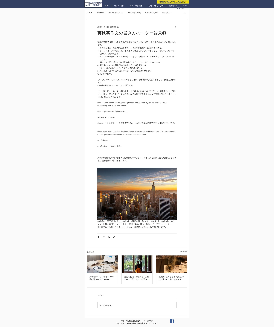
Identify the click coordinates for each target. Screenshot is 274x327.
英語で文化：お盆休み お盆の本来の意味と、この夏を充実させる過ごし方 (136, 278)
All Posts (89, 13)
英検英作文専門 (96, 3)
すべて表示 (183, 251)
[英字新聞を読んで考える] (171, 264)
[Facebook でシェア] (98, 237)
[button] (185, 13)
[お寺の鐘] (137, 264)
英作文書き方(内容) (134, 13)
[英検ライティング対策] (102, 264)
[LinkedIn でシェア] (109, 237)
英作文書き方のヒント (116, 13)
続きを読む (166, 13)
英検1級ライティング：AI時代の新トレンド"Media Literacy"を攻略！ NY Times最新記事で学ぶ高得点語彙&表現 (102, 278)
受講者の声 (100, 13)
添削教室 (96, 5)
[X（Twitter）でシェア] (104, 237)
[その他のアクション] (175, 27)
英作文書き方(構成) (151, 13)
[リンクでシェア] (114, 237)
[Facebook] (172, 321)
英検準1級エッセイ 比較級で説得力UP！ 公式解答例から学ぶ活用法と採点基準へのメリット (171, 278)
